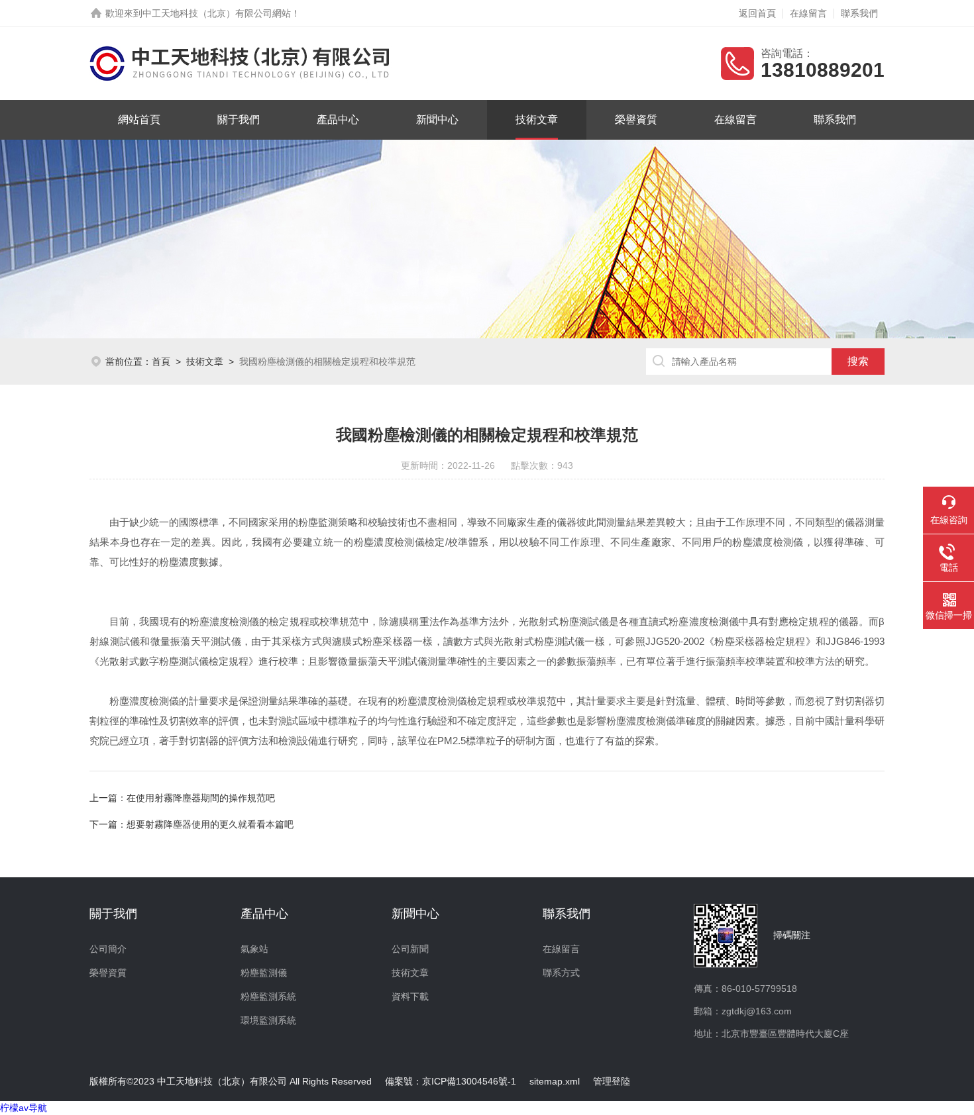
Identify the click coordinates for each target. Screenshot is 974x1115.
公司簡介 (108, 949)
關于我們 (238, 119)
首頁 (161, 361)
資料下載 (410, 996)
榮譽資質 (636, 119)
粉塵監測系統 (268, 996)
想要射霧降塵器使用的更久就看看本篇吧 (210, 824)
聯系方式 (561, 972)
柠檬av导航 (23, 1107)
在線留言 (808, 13)
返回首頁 (757, 13)
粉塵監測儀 (264, 972)
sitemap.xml (554, 1081)
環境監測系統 (268, 1020)
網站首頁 (139, 119)
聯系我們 (859, 13)
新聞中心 (437, 119)
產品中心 (338, 119)
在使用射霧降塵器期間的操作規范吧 (201, 798)
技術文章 (536, 119)
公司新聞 (410, 949)
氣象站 (254, 949)
